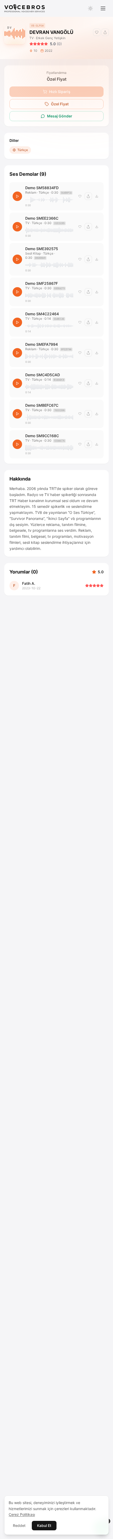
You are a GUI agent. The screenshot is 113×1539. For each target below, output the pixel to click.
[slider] (49, 200)
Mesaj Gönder (59, 116)
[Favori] (80, 196)
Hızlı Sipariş (59, 91)
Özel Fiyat (60, 104)
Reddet (19, 1525)
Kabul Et (44, 1525)
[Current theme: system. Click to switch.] (90, 8)
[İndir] (96, 196)
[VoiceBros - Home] (24, 8)
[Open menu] (103, 8)
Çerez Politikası (22, 1514)
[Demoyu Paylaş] (105, 32)
